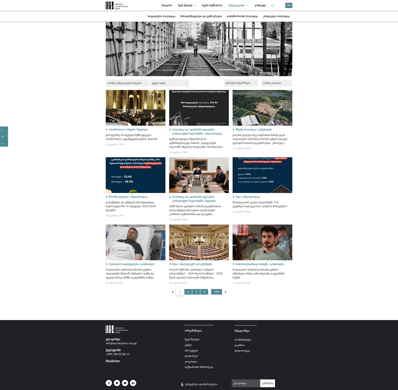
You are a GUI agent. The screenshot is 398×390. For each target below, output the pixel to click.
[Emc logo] (116, 5)
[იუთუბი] (125, 383)
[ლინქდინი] (133, 383)
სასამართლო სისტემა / (122, 129)
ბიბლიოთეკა (242, 350)
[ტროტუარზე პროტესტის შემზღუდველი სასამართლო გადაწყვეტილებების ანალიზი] (135, 108)
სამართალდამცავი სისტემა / (253, 264)
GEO (289, 5)
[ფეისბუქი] (109, 383)
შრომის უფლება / (119, 196)
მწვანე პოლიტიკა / (247, 129)
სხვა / (239, 196)
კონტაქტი (260, 5)
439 (216, 291)
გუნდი (188, 345)
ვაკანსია (240, 345)
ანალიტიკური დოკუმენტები (196, 264)
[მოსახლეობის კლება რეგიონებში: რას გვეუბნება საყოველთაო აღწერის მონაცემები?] (262, 175)
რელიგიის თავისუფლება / (124, 264)
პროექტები (191, 350)
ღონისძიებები (243, 339)
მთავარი (167, 5)
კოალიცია (191, 361)
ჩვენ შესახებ (185, 5)
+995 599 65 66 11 (118, 354)
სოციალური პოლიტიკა (161, 16)
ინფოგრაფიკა (213, 133)
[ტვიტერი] (117, 383)
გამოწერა (267, 383)
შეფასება (142, 129)
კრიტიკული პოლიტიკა (276, 16)
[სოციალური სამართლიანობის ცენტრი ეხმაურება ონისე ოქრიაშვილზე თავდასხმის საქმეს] (262, 242)
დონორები (191, 356)
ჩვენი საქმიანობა (212, 5)
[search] (273, 5)
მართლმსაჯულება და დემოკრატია (201, 16)
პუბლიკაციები (236, 5)
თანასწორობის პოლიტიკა (242, 16)
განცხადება (265, 129)
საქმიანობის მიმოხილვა (199, 367)
